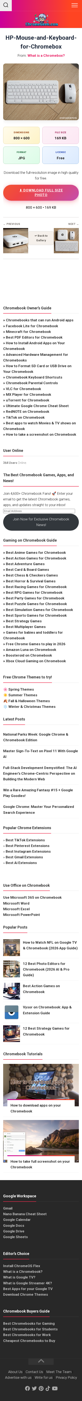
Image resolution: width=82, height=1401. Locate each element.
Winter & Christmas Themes (32, 706)
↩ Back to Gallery (41, 238)
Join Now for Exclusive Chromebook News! (41, 522)
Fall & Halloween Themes (29, 701)
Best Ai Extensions (21, 863)
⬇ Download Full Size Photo (41, 192)
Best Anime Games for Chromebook (36, 552)
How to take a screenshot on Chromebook (41, 434)
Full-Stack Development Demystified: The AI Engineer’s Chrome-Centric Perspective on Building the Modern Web (40, 773)
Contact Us (34, 1372)
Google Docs (13, 1225)
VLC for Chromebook (23, 389)
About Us (15, 1372)
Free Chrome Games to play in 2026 (35, 644)
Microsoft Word (16, 903)
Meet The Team (58, 1372)
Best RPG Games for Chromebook (34, 592)
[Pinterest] (41, 1389)
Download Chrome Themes (25, 1294)
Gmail (7, 1208)
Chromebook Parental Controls (32, 383)
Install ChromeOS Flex (21, 1266)
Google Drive (13, 1231)
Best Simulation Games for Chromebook (39, 610)
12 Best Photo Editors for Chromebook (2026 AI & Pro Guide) (46, 969)
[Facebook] (27, 1389)
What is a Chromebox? (46, 55)
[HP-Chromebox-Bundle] (66, 252)
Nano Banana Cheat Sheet (25, 1214)
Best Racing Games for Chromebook (36, 587)
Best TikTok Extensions (25, 840)
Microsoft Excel (16, 909)
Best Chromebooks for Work (27, 1335)
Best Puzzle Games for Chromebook (36, 604)
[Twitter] (34, 1389)
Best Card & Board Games (27, 569)
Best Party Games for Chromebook (35, 598)
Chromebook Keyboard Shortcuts (34, 377)
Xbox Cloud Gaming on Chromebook (36, 661)
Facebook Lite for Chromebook (32, 326)
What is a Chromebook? (22, 1271)
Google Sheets (15, 1237)
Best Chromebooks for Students (30, 1329)
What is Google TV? (19, 1277)
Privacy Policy (66, 1377)
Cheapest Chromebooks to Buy (29, 1341)
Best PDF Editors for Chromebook (34, 337)
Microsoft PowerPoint (21, 915)
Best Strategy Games (24, 621)
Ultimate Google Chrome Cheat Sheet (37, 406)
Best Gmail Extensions (24, 857)
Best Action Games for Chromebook (36, 558)
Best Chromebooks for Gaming (29, 1323)
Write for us (44, 1377)
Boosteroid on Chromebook (29, 655)
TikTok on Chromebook (25, 417)
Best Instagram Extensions (28, 851)
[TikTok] (47, 1389)
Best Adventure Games (25, 564)
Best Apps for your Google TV (28, 1289)
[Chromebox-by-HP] (15, 252)
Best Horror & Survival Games (31, 581)
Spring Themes (21, 689)
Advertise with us (18, 1377)
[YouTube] (54, 1389)
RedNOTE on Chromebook (27, 411)
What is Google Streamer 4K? (27, 1283)
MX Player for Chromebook (28, 394)
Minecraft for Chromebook (28, 332)
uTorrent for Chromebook (27, 400)
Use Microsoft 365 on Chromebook (32, 897)
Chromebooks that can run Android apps (39, 320)
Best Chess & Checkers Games (32, 575)
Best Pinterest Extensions (27, 846)
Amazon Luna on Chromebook (31, 650)
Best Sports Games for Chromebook (36, 615)
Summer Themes (22, 695)
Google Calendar (17, 1220)
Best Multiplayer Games (26, 627)
